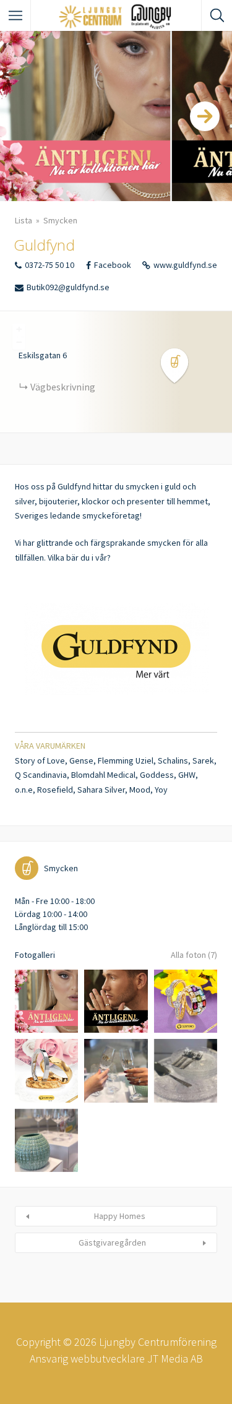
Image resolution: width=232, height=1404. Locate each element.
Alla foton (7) (194, 954)
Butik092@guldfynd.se (68, 287)
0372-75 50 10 (49, 264)
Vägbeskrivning (62, 387)
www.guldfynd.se (185, 264)
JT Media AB (175, 1358)
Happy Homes (119, 1215)
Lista (23, 220)
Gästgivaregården (112, 1242)
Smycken (60, 220)
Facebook (112, 264)
